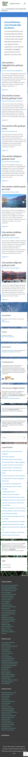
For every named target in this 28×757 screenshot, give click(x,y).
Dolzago (3, 660)
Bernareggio (4, 589)
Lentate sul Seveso (11, 610)
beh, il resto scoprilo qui (8, 336)
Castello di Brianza (6, 651)
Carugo (9, 703)
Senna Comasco (5, 728)
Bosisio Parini (4, 646)
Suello (2, 681)
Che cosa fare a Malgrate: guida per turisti (12, 157)
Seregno (12, 621)
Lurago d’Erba (9, 717)
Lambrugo (9, 714)
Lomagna (3, 665)
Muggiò (3, 617)
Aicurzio (12, 585)
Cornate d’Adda (5, 606)
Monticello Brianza (6, 671)
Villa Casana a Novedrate (8, 456)
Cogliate (3, 605)
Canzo (2, 701)
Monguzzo (8, 721)
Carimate (3, 703)
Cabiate (3, 699)
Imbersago (4, 664)
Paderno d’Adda (10, 676)
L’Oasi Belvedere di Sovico (8, 491)
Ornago (3, 619)
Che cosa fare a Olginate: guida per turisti (12, 264)
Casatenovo (8, 648)
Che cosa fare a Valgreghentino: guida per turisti (12, 65)
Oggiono (9, 673)
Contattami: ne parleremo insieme (10, 398)
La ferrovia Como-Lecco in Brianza (10, 494)
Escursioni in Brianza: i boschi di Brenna (12, 468)
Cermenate (11, 708)
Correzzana (13, 606)
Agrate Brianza (5, 585)
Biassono (3, 590)
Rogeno (9, 678)
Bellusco (14, 587)
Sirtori (16, 680)
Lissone (13, 612)
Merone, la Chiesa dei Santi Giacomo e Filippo (13, 521)
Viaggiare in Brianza (15, 3)
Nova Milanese (10, 617)
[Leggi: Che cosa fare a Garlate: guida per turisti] (14, 201)
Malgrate (17, 161)
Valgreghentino (19, 70)
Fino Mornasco (13, 712)
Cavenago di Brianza (6, 599)
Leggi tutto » (5, 89)
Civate (3, 657)
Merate (14, 665)
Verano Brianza (5, 631)
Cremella (12, 658)
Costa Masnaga (5, 658)
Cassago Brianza (5, 649)
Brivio (10, 646)
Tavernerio (13, 728)
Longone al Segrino (11, 715)
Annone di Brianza (10, 642)
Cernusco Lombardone (7, 653)
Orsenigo (3, 724)
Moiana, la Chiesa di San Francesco (10, 535)
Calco (2, 648)
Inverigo (3, 714)
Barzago (3, 644)
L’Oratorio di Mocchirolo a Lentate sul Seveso (13, 475)
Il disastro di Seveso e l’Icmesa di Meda (12, 459)
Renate (8, 619)
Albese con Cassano (11, 692)
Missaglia (3, 667)
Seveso (3, 623)
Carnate (12, 598)
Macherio (3, 614)
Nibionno (3, 673)
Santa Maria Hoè (5, 680)
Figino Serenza (5, 712)
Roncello (13, 619)
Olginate (17, 268)
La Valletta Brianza (12, 664)
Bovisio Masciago (11, 590)
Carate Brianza (5, 598)
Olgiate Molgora (5, 674)
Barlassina (8, 587)
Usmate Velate (5, 626)
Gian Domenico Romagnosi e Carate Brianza (13, 532)
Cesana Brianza (19, 101)
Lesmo (3, 612)
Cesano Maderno (5, 603)
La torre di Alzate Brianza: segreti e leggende (13, 462)
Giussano (7, 608)
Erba (8, 710)
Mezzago (13, 614)
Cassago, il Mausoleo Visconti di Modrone (12, 465)
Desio (2, 608)
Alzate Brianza (9, 694)
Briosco (3, 592)
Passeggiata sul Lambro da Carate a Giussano (13, 500)
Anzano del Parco (5, 696)
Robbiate (3, 678)
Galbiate (17, 237)
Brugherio (8, 592)
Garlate (17, 192)
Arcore (3, 587)
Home (2, 9)
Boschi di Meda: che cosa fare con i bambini (13, 524)
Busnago (14, 594)
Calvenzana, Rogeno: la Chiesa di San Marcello (13, 511)
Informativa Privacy (6, 564)
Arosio (3, 698)
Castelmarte (4, 708)
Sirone (12, 680)
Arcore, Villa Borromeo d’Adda (9, 513)
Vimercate (4, 633)
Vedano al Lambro (6, 628)
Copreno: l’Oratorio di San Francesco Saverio (13, 497)
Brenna (7, 698)
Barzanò (9, 644)
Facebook (4, 352)
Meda (8, 614)
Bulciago (15, 646)
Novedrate (11, 723)
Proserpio (3, 726)
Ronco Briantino (5, 621)
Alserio (3, 694)
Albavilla (3, 692)
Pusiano (9, 726)
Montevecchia (4, 669)
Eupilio (11, 710)
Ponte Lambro (10, 724)
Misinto (3, 615)
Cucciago (3, 710)
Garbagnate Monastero (12, 662)
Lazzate (3, 610)
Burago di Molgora (6, 594)
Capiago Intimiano (10, 701)
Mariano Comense (6, 719)
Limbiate (8, 612)
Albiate (16, 585)
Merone (3, 721)
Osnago (3, 676)
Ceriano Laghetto (5, 601)
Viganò (8, 683)
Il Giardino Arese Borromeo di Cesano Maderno (14, 508)
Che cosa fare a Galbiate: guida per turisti (11, 233)
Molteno (9, 667)
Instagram (11, 352)
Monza (7, 615)
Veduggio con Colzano (7, 630)
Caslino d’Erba (5, 705)
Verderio (3, 683)
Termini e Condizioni (7, 567)
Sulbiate (3, 624)
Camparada (4, 596)
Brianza (4, 70)
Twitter (18, 352)
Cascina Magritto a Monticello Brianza (11, 483)
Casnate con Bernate (6, 707)
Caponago (10, 596)
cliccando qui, (10, 350)
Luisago (3, 717)
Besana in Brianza (13, 589)
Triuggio (8, 624)
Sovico (7, 623)
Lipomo (3, 715)
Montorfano (4, 723)
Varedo (11, 626)
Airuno (3, 642)
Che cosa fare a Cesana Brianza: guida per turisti (12, 97)
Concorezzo (10, 605)
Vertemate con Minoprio (7, 730)
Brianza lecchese (10, 70)
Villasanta (12, 631)
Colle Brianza (8, 657)
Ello (16, 131)
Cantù (7, 699)
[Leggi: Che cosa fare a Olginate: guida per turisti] (14, 276)
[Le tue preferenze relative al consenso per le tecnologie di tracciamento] (25, 754)
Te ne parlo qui (5, 321)
